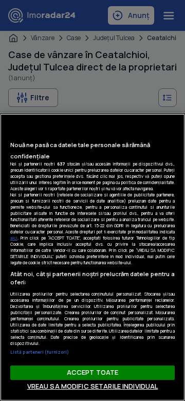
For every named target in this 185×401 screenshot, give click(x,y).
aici (13, 238)
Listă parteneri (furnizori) (39, 352)
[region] (92, 257)
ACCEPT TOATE (93, 372)
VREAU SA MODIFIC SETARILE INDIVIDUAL (92, 386)
